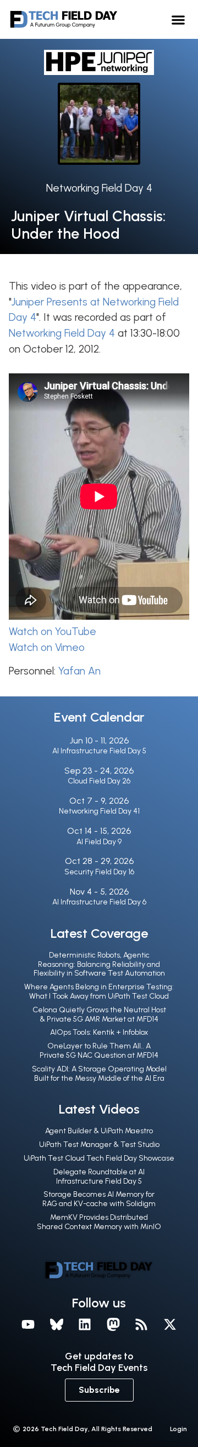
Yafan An (79, 671)
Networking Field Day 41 (99, 811)
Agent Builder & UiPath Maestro (99, 1130)
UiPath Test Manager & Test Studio (99, 1144)
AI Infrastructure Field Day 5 (99, 751)
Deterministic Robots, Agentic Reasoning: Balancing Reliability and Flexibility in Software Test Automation (99, 964)
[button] (178, 19)
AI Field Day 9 (99, 841)
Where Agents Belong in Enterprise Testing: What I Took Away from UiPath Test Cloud (99, 991)
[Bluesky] (56, 1324)
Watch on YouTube (52, 631)
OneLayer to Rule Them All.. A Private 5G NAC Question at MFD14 (99, 1050)
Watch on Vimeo (47, 647)
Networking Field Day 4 (99, 188)
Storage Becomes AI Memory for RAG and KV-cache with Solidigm (99, 1199)
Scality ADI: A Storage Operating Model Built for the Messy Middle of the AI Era (99, 1073)
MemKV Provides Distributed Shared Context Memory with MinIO (99, 1222)
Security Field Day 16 (99, 872)
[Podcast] (142, 1324)
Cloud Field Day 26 (99, 781)
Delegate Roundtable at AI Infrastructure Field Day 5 (99, 1176)
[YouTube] (28, 1324)
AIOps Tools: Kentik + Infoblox (99, 1032)
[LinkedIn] (84, 1324)
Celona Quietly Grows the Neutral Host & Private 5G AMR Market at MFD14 (99, 1014)
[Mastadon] (113, 1324)
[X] (170, 1324)
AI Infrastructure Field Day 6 (99, 902)
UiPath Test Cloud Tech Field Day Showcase (99, 1158)
